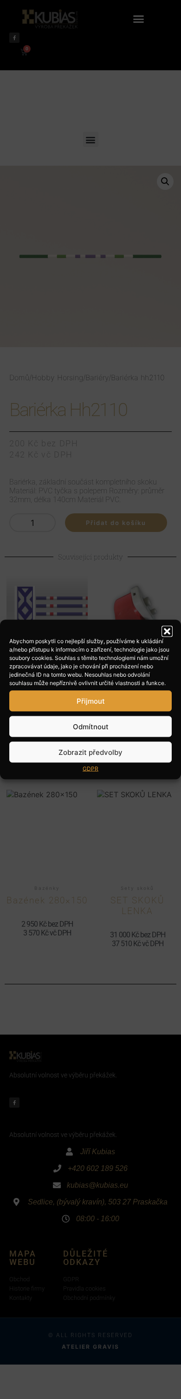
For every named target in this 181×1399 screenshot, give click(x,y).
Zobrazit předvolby (90, 751)
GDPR (90, 768)
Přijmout (91, 700)
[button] (167, 631)
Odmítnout (91, 726)
